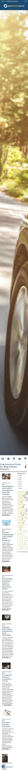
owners (20, 506)
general (20, 518)
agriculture (23, 545)
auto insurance (22, 510)
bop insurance (22, 511)
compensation (21, 517)
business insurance (20, 504)
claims (19, 545)
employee (19, 547)
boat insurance (25, 548)
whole (25, 518)
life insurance (21, 509)
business (21, 497)
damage (23, 542)
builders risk (20, 540)
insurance (21, 492)
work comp (20, 544)
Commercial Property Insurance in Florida (7, 678)
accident (20, 514)
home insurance (21, 530)
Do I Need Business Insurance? (6, 724)
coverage (21, 494)
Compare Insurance (12, 1)
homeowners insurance (21, 523)
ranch (19, 542)
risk (19, 529)
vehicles (24, 539)
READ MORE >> (6, 515)
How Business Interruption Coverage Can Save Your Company (7, 490)
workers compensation (22, 524)
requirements (25, 547)
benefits (19, 548)
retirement (20, 521)
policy (20, 496)
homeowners (22, 501)
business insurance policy (22, 538)
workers (20, 515)
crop (24, 544)
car (25, 514)
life (23, 513)
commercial (22, 499)
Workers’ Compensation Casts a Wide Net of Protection (8, 536)
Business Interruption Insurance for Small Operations (7, 631)
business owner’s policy (22, 543)
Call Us (3, 1)
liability (20, 507)
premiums (19, 539)
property (25, 540)
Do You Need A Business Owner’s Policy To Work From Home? (7, 584)
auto (19, 513)
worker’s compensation (21, 536)
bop (19, 502)
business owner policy (22, 532)
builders (20, 525)
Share (26, 464)
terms (19, 519)
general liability (20, 535)
